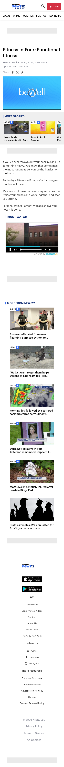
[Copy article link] (22, 72)
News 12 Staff (10, 62)
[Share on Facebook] (12, 72)
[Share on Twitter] (17, 72)
